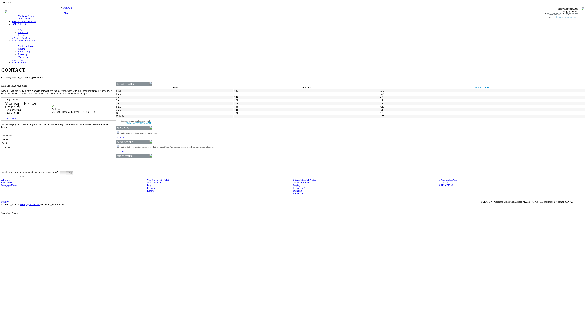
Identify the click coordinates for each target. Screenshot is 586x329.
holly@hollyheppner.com (566, 17)
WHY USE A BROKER (24, 21)
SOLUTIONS (154, 182)
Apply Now (10, 118)
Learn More (121, 152)
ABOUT (5, 180)
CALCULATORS (21, 38)
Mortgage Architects (30, 204)
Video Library (25, 57)
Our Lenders (24, 18)
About (66, 13)
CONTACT (18, 59)
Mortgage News (26, 16)
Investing (22, 54)
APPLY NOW (19, 62)
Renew (21, 35)
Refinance (23, 32)
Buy (20, 29)
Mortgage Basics (26, 46)
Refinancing (24, 51)
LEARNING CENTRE (304, 180)
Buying (21, 49)
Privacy (5, 201)
